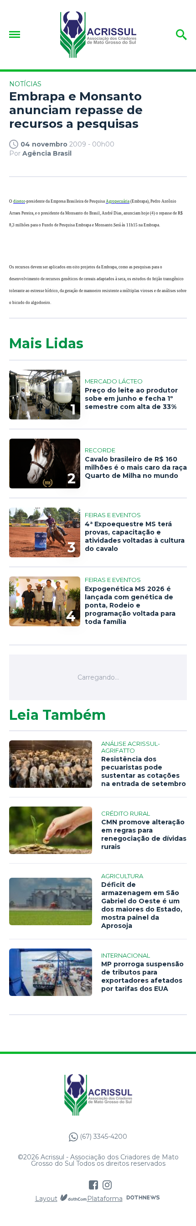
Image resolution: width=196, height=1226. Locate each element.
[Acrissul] (98, 34)
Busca (167, 34)
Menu (17, 34)
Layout (46, 1199)
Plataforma (105, 1199)
